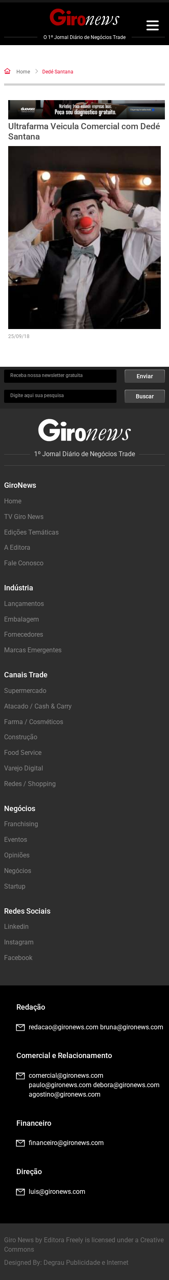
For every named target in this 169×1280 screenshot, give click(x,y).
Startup (14, 886)
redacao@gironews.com (63, 1027)
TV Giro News (23, 517)
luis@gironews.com (57, 1191)
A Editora (17, 547)
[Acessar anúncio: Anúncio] (86, 109)
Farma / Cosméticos (33, 722)
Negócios (17, 871)
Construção (20, 737)
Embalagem (21, 619)
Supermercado (25, 691)
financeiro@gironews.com (66, 1143)
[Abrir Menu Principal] (152, 27)
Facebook (18, 958)
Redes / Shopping (30, 784)
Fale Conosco (23, 563)
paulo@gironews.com (60, 1085)
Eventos (15, 839)
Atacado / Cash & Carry (38, 706)
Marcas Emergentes (33, 650)
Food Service (22, 753)
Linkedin (16, 926)
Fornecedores (23, 634)
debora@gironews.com (126, 1085)
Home (23, 72)
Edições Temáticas (31, 532)
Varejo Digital (23, 768)
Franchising (21, 824)
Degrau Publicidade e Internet (85, 1262)
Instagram (19, 942)
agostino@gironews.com (64, 1094)
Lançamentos (24, 604)
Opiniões (17, 855)
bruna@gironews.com (131, 1027)
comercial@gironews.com (66, 1075)
